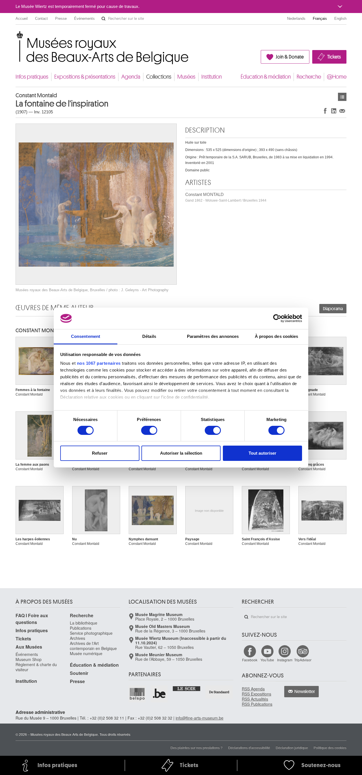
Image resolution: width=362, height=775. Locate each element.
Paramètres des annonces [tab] (213, 336)
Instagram (284, 659)
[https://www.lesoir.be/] (187, 688)
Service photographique (91, 633)
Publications (80, 628)
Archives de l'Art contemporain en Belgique (93, 646)
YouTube (267, 659)
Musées (186, 77)
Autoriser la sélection (181, 453)
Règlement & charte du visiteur (36, 667)
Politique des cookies (330, 747)
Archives (77, 638)
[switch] (149, 430)
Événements (84, 18)
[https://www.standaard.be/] (219, 692)
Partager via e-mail (342, 111)
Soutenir (79, 673)
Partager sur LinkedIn (333, 111)
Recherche (309, 77)
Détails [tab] (149, 336)
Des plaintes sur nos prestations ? (197, 747)
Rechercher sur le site (103, 18)
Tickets (334, 56)
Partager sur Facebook (325, 111)
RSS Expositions (256, 693)
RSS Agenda (253, 688)
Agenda (130, 77)
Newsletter (304, 691)
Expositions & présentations (84, 77)
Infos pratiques (32, 77)
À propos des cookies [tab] (276, 336)
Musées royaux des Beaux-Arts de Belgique (16, 36)
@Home (336, 77)
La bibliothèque (83, 622)
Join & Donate (290, 56)
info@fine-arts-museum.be (199, 718)
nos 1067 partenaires (99, 363)
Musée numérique (86, 653)
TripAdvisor (302, 659)
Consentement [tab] (85, 336)
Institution (211, 77)
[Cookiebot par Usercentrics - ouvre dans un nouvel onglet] (277, 318)
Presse (61, 18)
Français (320, 18)
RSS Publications (257, 704)
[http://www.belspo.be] (137, 694)
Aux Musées (29, 647)
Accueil (22, 18)
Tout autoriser (262, 453)
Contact (41, 18)
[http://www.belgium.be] (159, 694)
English (340, 18)
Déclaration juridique (292, 747)
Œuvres (342, 97)
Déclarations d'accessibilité (249, 747)
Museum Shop (29, 659)
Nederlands (296, 18)
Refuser (99, 453)
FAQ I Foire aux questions (32, 618)
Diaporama (333, 308)
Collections (158, 77)
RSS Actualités (255, 698)
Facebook (249, 659)
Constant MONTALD (225, 197)
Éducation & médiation (266, 77)
